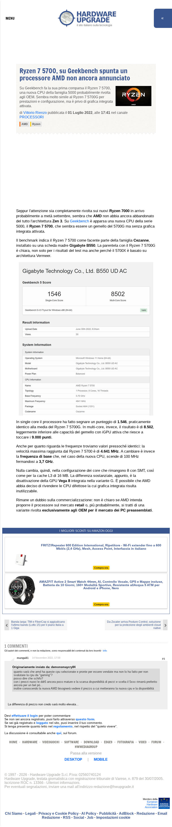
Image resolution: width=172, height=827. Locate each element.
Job (90, 817)
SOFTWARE (71, 742)
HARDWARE (29, 742)
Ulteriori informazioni (62, 783)
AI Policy (88, 813)
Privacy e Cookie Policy (59, 813)
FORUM (156, 742)
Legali (30, 813)
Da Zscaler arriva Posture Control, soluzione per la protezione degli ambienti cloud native (134, 625)
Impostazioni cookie (113, 817)
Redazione (146, 813)
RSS (67, 817)
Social (78, 817)
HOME (13, 742)
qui (58, 733)
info (105, 650)
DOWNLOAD (91, 742)
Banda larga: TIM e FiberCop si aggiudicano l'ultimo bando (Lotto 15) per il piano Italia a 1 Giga (38, 625)
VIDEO (142, 742)
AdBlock (126, 813)
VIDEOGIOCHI (50, 742)
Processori (31, 117)
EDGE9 (108, 742)
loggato (42, 723)
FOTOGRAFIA (125, 742)
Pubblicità (107, 813)
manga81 (23, 658)
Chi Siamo (13, 813)
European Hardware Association (151, 804)
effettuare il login (25, 715)
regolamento (63, 726)
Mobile (101, 759)
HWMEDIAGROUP (86, 746)
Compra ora (101, 567)
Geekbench (80, 221)
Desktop (73, 759)
